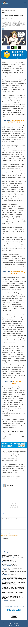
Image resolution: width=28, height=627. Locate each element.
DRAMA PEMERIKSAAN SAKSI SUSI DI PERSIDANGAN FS (11, 555)
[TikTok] (14, 625)
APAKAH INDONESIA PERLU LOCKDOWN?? (12, 592)
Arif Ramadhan (5, 600)
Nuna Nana (10, 485)
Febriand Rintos (5, 584)
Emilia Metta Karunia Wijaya (8, 579)
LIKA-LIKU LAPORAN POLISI (9, 564)
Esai (5, 10)
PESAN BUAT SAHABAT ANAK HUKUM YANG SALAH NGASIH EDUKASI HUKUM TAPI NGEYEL (14, 588)
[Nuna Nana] (3, 29)
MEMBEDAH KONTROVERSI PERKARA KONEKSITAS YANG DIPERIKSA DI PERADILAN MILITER (13, 598)
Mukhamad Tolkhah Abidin (8, 557)
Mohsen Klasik (5, 561)
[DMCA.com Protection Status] (14, 617)
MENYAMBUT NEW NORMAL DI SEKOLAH (12, 568)
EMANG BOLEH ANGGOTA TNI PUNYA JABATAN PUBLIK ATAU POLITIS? (13, 583)
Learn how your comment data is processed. (13, 534)
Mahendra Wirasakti (6, 593)
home (2, 10)
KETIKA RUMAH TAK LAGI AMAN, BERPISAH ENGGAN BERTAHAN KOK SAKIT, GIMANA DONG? (14, 577)
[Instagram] (12, 625)
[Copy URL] (19, 47)
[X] (12, 47)
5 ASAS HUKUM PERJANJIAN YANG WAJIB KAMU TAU (14, 572)
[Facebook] (8, 47)
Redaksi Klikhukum (6, 565)
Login (2, 513)
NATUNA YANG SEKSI (7, 560)
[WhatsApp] (15, 47)
